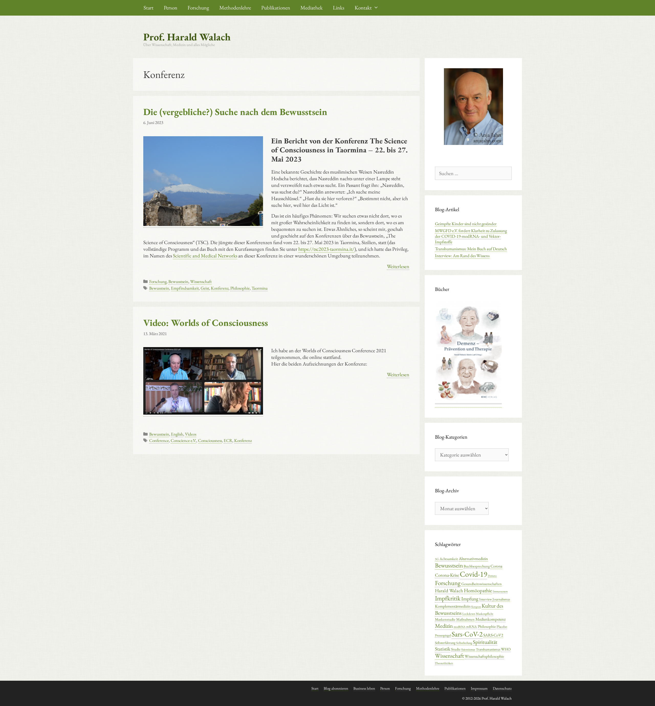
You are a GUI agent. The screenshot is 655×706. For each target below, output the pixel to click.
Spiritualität (485, 642)
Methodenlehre (235, 7)
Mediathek (311, 7)
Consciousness (210, 440)
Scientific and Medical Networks (205, 255)
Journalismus (501, 599)
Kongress (476, 606)
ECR (228, 440)
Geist (205, 288)
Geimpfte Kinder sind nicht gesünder (466, 223)
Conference (159, 440)
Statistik (442, 649)
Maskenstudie (445, 619)
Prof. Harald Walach (187, 36)
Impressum (479, 688)
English (177, 434)
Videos (190, 434)
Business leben (364, 688)
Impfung (469, 598)
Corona (496, 566)
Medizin (444, 626)
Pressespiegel (443, 635)
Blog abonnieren (336, 688)
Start (149, 7)
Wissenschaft (201, 281)
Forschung (198, 7)
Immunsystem (500, 591)
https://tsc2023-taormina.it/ (326, 249)
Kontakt (363, 7)
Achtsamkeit (449, 558)
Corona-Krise (447, 575)
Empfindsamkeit (185, 288)
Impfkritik (448, 598)
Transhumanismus (488, 649)
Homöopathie (478, 590)
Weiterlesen (398, 266)
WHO (506, 649)
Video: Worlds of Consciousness (205, 322)
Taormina (260, 288)
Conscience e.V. (183, 440)
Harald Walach (449, 590)
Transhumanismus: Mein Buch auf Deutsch (471, 249)
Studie (456, 649)
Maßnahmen (465, 619)
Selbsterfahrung (445, 642)
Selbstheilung (464, 643)
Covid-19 (473, 574)
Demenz (492, 575)
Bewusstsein (178, 281)
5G (437, 559)
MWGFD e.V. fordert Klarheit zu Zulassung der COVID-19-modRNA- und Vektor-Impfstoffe (471, 236)
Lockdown (468, 614)
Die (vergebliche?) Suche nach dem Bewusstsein (235, 112)
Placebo (502, 626)
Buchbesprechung (477, 566)
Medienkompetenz (490, 619)
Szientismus (468, 649)
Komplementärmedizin (453, 606)
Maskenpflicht (484, 614)
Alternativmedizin (473, 558)
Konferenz (219, 288)
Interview (485, 599)
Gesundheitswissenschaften (481, 583)
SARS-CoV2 (493, 635)
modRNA (459, 627)
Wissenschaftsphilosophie (484, 656)
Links (338, 7)
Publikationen (275, 7)
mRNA (471, 626)
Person (170, 7)
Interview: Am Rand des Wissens (462, 255)
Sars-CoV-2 (467, 634)
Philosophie (240, 288)
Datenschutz (502, 688)
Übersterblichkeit (444, 663)
